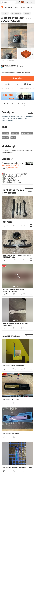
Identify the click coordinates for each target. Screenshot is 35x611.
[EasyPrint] (18, 2)
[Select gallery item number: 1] (14, 252)
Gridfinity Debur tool (11, 399)
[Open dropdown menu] (33, 18)
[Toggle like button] (4, 225)
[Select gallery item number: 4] (19, 252)
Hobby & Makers (16, 13)
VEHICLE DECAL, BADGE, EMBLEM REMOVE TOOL (17, 256)
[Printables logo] (2, 7)
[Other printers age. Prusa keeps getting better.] (17, 96)
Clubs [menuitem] (22, 7)
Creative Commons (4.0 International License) (10, 167)
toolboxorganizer (26, 133)
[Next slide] (32, 53)
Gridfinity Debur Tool (11, 433)
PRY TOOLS (7, 222)
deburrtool (15, 133)
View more (29, 191)
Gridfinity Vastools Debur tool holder (17, 468)
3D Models (5, 13)
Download (18, 78)
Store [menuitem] (16, 7)
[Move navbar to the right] (33, 7)
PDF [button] (31, 112)
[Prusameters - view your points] (22, 2)
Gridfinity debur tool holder (13, 365)
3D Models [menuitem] (8, 7)
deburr (13, 137)
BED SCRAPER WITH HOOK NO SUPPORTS (15, 324)
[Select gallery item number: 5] (20, 252)
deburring (5, 133)
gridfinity (5, 137)
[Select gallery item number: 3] (17, 252)
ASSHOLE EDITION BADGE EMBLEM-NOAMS (13, 290)
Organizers (27, 13)
